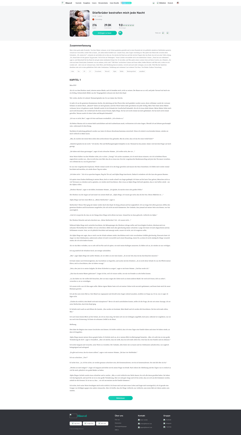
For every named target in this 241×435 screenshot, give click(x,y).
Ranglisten (86, 3)
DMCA (117, 430)
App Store (77, 423)
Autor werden (127, 3)
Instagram (168, 423)
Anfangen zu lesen (104, 33)
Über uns (117, 419)
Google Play (90, 423)
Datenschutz (118, 423)
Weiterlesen (120, 398)
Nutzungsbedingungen (121, 426)
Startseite (78, 3)
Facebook (168, 419)
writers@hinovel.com (146, 423)
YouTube (168, 427)
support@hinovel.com (146, 427)
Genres (94, 3)
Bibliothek (162, 3)
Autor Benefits (114, 3)
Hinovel (69, 3)
